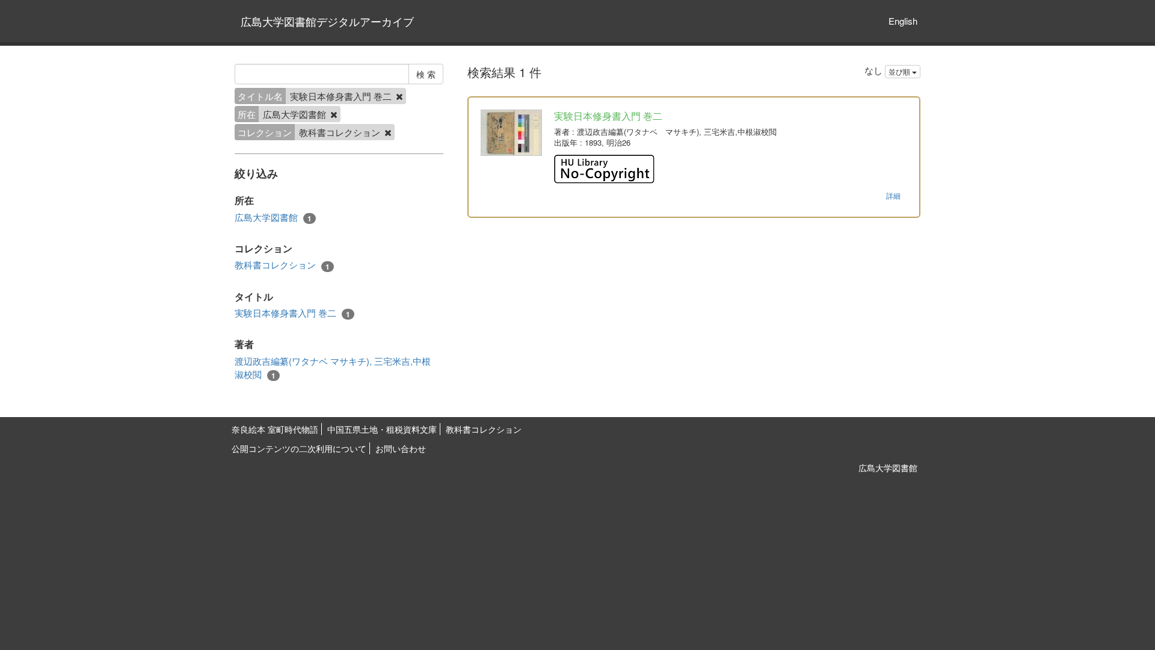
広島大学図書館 (273, 217)
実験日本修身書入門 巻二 (292, 313)
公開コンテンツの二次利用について (299, 448)
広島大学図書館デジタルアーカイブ (327, 21)
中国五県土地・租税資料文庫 (382, 429)
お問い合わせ (400, 448)
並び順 (900, 71)
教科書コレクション (282, 264)
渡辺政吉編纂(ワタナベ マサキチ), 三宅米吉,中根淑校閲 (333, 367)
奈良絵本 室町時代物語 (275, 429)
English (903, 20)
